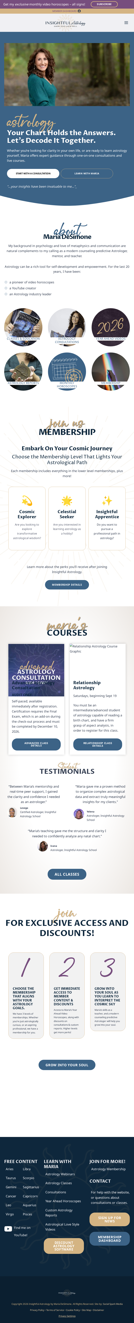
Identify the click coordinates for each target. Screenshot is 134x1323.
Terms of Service (55, 1310)
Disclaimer (98, 1310)
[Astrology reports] (23, 370)
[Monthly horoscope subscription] (67, 370)
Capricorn (30, 1196)
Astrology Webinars (60, 1174)
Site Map (86, 1310)
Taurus (11, 1178)
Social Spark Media (112, 1303)
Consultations (55, 1192)
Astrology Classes (58, 1183)
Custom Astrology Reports (58, 1212)
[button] (79, 11)
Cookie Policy (73, 1310)
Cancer (11, 1196)
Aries (9, 1169)
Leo (8, 1205)
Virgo (10, 1214)
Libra (27, 1169)
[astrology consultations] (67, 326)
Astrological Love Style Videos (62, 1226)
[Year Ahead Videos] (111, 326)
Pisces (27, 1214)
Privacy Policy (37, 1310)
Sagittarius (30, 1187)
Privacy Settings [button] (67, 1316)
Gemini (11, 1187)
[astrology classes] (23, 326)
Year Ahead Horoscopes (63, 1201)
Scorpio (28, 1178)
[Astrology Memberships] (111, 370)
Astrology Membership (108, 1169)
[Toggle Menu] (126, 22)
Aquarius (29, 1205)
